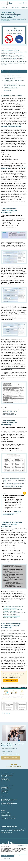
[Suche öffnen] (23, 3)
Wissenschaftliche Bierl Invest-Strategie (9, 799)
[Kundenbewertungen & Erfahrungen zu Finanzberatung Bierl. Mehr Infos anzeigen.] (14, 693)
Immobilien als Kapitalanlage (7, 802)
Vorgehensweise (4, 778)
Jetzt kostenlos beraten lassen (10, 680)
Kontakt (19, 3)
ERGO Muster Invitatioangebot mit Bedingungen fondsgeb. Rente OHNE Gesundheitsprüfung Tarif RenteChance (14, 480)
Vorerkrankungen (4, 792)
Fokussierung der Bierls (6, 814)
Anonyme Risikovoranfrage (6, 776)
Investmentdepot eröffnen (6, 804)
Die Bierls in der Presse (5, 815)
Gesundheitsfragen (5, 790)
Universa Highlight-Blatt (8, 413)
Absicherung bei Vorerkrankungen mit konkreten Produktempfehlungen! (12, 513)
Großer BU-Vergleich (5, 779)
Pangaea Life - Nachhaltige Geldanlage (9, 803)
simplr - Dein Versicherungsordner (8, 816)
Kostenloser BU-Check (5, 781)
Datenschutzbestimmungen (21, 845)
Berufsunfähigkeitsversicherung (7, 773)
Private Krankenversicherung (7, 785)
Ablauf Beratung (4, 787)
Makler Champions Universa (9, 414)
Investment (3, 796)
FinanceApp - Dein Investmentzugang (8, 818)
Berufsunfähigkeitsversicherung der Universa (15, 368)
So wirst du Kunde (5, 812)
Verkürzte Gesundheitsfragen (7, 775)
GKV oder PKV (4, 791)
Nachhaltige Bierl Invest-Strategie (8, 800)
